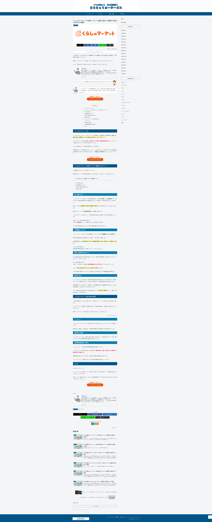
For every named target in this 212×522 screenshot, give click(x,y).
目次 (93, 105)
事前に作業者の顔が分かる (90, 115)
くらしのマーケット (113, 315)
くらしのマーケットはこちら (95, 99)
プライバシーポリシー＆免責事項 (113, 517)
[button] (109, 45)
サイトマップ (131, 517)
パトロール (87, 120)
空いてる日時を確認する (78, 246)
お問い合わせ (122, 517)
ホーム (127, 517)
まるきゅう (84, 68)
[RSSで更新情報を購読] (85, 76)
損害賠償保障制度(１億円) (90, 124)
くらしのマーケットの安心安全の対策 (91, 119)
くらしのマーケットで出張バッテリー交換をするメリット (95, 110)
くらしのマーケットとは (89, 108)
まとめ (85, 126)
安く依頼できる (88, 111)
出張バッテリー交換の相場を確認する (81, 220)
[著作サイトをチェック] (82, 76)
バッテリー (76, 409)
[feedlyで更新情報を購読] (83, 76)
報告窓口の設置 (88, 122)
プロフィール (137, 517)
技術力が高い (87, 117)
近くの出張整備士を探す (78, 262)
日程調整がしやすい (89, 113)
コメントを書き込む (95, 506)
